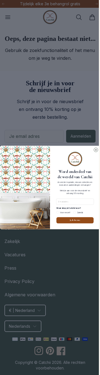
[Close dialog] (94, 150)
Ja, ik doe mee (73, 220)
